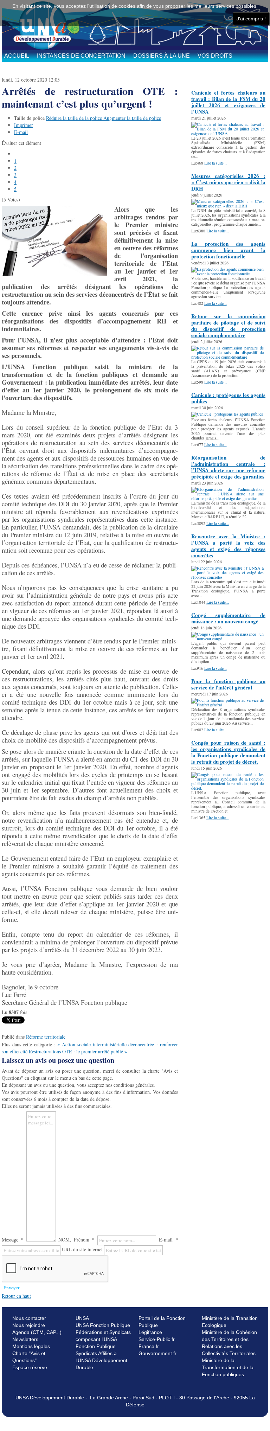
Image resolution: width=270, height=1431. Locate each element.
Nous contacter (29, 1318)
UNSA (82, 1318)
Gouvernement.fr (157, 1353)
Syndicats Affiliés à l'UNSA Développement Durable (101, 1360)
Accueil (16, 56)
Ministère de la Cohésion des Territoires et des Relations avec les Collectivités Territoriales (229, 1342)
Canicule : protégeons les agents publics (228, 398)
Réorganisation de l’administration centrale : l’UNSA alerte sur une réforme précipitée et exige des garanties (228, 467)
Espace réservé (29, 1367)
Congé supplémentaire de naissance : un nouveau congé (228, 618)
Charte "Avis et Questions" (28, 1356)
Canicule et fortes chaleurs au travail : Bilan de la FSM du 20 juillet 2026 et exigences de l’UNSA (228, 102)
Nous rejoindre (28, 1325)
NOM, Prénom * (76, 1239)
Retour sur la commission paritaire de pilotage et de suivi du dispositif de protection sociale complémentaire (228, 325)
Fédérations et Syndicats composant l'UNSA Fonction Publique (103, 1339)
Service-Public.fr (157, 1339)
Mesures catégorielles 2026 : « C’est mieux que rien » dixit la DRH (228, 182)
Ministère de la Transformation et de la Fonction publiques (227, 1367)
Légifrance (150, 1332)
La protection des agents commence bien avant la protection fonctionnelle (228, 250)
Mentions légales (31, 1346)
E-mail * (168, 1239)
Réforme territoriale (45, 1036)
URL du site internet (82, 1249)
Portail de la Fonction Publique (162, 1321)
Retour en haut (16, 1295)
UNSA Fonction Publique (103, 1325)
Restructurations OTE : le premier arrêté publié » (78, 1051)
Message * (13, 1239)
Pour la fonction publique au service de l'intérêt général (228, 684)
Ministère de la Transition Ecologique (230, 1321)
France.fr (149, 1346)
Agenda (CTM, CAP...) (37, 1332)
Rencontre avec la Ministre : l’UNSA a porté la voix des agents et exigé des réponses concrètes (228, 545)
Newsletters (25, 1339)
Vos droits (215, 56)
